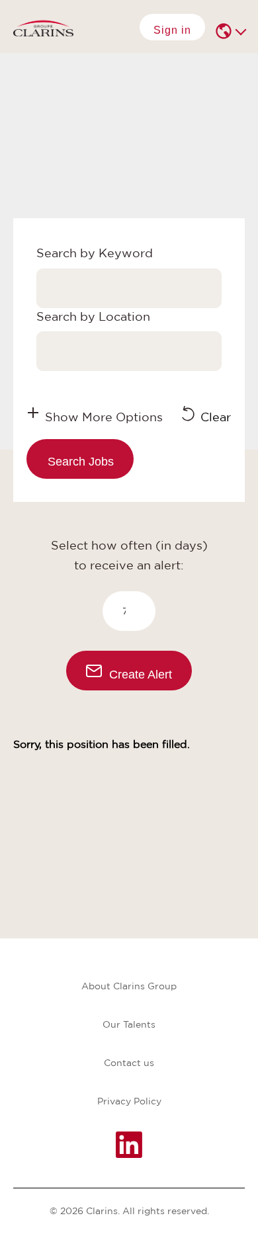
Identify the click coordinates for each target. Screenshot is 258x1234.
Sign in (172, 30)
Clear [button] (215, 416)
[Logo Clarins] (43, 26)
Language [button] (225, 31)
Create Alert (140, 674)
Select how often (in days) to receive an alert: (129, 554)
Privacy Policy (129, 1101)
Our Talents (129, 1024)
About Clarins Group (129, 986)
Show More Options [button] (104, 416)
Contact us (129, 1062)
